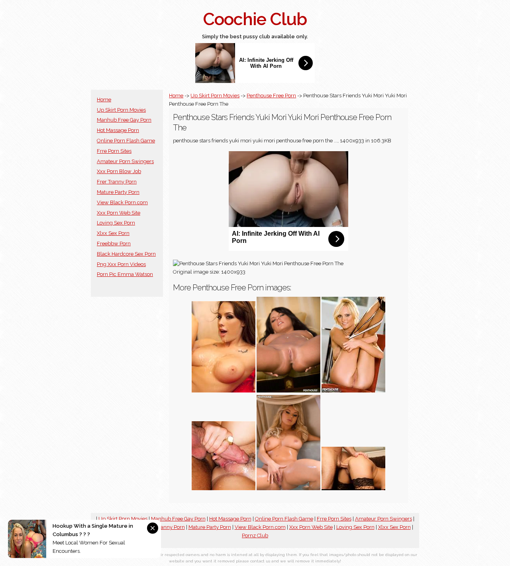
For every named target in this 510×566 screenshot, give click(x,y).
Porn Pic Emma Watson (125, 274)
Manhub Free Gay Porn (124, 120)
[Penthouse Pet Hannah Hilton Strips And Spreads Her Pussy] (353, 391)
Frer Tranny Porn (117, 182)
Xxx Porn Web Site (118, 213)
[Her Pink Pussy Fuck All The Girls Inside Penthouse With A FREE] (223, 488)
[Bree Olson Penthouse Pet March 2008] (288, 488)
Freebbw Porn (114, 244)
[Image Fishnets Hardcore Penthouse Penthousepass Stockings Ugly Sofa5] (353, 488)
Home (104, 100)
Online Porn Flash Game (126, 141)
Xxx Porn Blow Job (119, 171)
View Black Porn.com (122, 202)
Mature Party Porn (118, 192)
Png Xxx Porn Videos (121, 264)
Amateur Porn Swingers (125, 161)
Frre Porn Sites (114, 151)
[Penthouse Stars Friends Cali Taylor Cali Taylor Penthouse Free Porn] (288, 391)
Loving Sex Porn (116, 223)
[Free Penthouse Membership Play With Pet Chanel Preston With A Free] (223, 391)
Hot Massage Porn (118, 130)
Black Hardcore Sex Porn (126, 254)
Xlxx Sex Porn (113, 233)
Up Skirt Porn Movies (121, 110)
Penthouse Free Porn (271, 96)
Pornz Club (255, 535)
